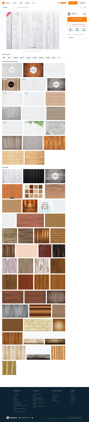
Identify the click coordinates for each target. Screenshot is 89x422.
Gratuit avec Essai (77, 19)
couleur (48, 57)
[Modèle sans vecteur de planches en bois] (12, 191)
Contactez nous (55, 396)
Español (72, 396)
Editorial (27, 3)
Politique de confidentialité (63, 418)
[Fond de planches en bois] (56, 297)
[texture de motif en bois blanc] (12, 99)
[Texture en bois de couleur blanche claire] (54, 70)
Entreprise (16, 399)
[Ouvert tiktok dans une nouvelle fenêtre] (28, 417)
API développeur (17, 403)
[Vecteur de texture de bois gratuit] (34, 191)
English (72, 394)
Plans (58, 3)
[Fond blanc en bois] (12, 176)
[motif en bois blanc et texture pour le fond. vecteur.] (58, 206)
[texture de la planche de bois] (11, 206)
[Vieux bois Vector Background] (56, 84)
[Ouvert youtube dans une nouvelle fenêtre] (32, 417)
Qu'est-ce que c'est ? (81, 34)
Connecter (82, 3)
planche (28, 57)
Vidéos (20, 3)
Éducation (16, 401)
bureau (34, 57)
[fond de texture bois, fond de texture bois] (12, 325)
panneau (41, 57)
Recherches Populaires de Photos (38, 403)
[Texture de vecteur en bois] (33, 143)
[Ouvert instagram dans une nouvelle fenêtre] (21, 417)
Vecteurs (8, 3)
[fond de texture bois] (54, 143)
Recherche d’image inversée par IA (20, 406)
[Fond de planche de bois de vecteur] (8, 250)
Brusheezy (16, 394)
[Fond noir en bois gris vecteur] (11, 113)
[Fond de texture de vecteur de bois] (11, 84)
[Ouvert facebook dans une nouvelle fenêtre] (19, 417)
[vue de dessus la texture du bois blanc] (33, 84)
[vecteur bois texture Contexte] (29, 206)
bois (4, 57)
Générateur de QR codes (19, 411)
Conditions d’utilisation (52, 418)
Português (73, 397)
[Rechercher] (81, 7)
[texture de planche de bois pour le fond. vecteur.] (15, 311)
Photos (14, 3)
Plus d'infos (71, 37)
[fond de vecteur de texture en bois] (45, 250)
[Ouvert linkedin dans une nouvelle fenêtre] (23, 417)
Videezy (15, 397)
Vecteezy (16, 396)
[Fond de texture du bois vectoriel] (55, 191)
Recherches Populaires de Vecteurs (38, 400)
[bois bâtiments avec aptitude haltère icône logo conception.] (44, 206)
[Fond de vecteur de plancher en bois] (55, 99)
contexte (15, 57)
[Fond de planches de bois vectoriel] (34, 158)
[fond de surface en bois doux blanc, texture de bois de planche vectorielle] (33, 113)
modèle (59, 57)
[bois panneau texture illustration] (26, 250)
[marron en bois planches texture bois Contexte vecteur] (12, 338)
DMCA (34, 396)
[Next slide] (63, 57)
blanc (9, 57)
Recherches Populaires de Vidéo (38, 406)
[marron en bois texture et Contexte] (12, 297)
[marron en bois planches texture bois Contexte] (40, 311)
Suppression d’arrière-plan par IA (19, 409)
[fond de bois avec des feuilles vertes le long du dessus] (34, 128)
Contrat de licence (37, 394)
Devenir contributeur (55, 400)
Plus (33, 3)
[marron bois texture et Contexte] (35, 297)
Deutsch (72, 399)
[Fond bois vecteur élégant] (33, 70)
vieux (54, 57)
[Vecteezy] (3, 3)
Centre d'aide (55, 394)
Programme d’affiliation (38, 397)
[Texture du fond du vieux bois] (12, 143)
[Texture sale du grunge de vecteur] (55, 128)
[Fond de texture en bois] (55, 113)
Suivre (84, 14)
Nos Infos (54, 397)
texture (22, 57)
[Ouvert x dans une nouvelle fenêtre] (30, 417)
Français (72, 401)
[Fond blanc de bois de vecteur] (12, 70)
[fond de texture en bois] (41, 235)
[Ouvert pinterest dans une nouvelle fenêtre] (26, 417)
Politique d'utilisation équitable (75, 418)
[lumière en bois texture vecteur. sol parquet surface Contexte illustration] (58, 311)
